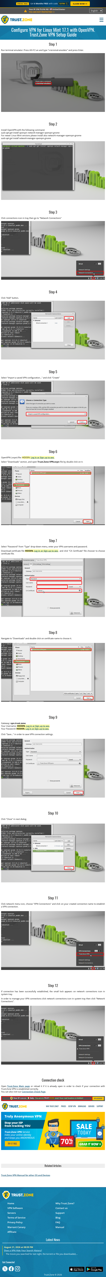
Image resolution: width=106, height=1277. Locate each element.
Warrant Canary (16, 1227)
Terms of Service (16, 1217)
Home (10, 1203)
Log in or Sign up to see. (42, 457)
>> (42, 12)
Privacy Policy (14, 1222)
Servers (11, 1212)
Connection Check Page (34, 1091)
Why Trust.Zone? (64, 1203)
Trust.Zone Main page (18, 1086)
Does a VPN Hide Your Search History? (23, 1250)
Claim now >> (80, 3)
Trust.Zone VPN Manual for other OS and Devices (25, 1175)
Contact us (61, 1208)
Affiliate (11, 1231)
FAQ (57, 1222)
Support (60, 1212)
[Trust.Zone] (16, 19)
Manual (59, 1227)
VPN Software (15, 1208)
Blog (57, 1217)
